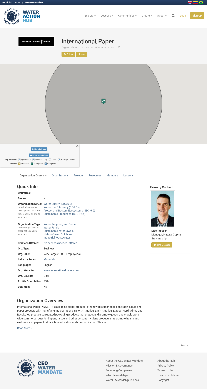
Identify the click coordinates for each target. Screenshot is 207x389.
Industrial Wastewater (57, 237)
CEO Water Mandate (33, 2)
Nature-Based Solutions (58, 234)
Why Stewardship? (117, 375)
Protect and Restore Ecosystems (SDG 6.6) (69, 210)
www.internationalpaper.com (99, 47)
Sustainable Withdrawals (58, 230)
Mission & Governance (119, 365)
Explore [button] (89, 15)
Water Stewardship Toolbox (122, 380)
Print (185, 345)
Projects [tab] (78, 175)
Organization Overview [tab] (33, 175)
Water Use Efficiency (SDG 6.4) (62, 207)
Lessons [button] (106, 15)
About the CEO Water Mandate (124, 360)
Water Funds (51, 227)
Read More (24, 328)
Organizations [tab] (60, 175)
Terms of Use (165, 370)
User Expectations (168, 375)
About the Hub (166, 360)
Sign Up (197, 15)
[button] (103, 101)
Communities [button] (126, 15)
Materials (49, 259)
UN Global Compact (12, 2)
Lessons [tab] (128, 175)
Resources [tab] (95, 175)
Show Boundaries (39, 155)
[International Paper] (36, 41)
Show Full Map (40, 149)
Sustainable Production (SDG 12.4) (64, 213)
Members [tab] (112, 175)
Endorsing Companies (119, 370)
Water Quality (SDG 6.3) (58, 203)
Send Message (163, 245)
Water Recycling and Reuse (60, 224)
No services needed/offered (60, 243)
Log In (183, 15)
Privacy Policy (165, 365)
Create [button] (146, 15)
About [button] (161, 15)
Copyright (163, 380)
